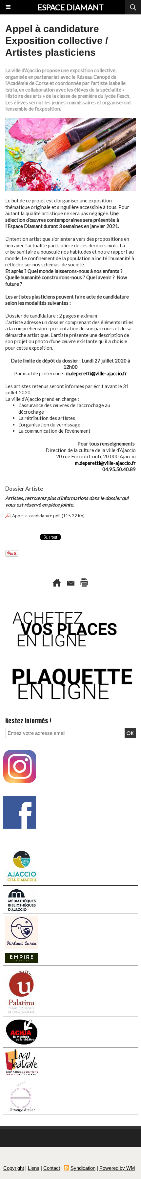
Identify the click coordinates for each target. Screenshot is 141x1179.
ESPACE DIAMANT (71, 7)
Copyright (13, 1168)
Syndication (82, 1168)
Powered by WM (117, 1168)
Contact (51, 1168)
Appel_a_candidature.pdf (36, 515)
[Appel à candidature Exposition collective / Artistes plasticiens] (70, 120)
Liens (33, 1168)
